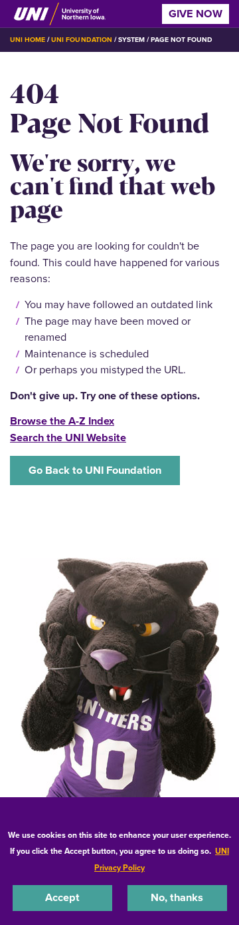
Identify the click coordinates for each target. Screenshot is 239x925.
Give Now (195, 13)
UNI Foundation (81, 40)
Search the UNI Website (68, 437)
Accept (62, 897)
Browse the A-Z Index (62, 421)
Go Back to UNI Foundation (95, 470)
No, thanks (177, 897)
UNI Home (27, 40)
